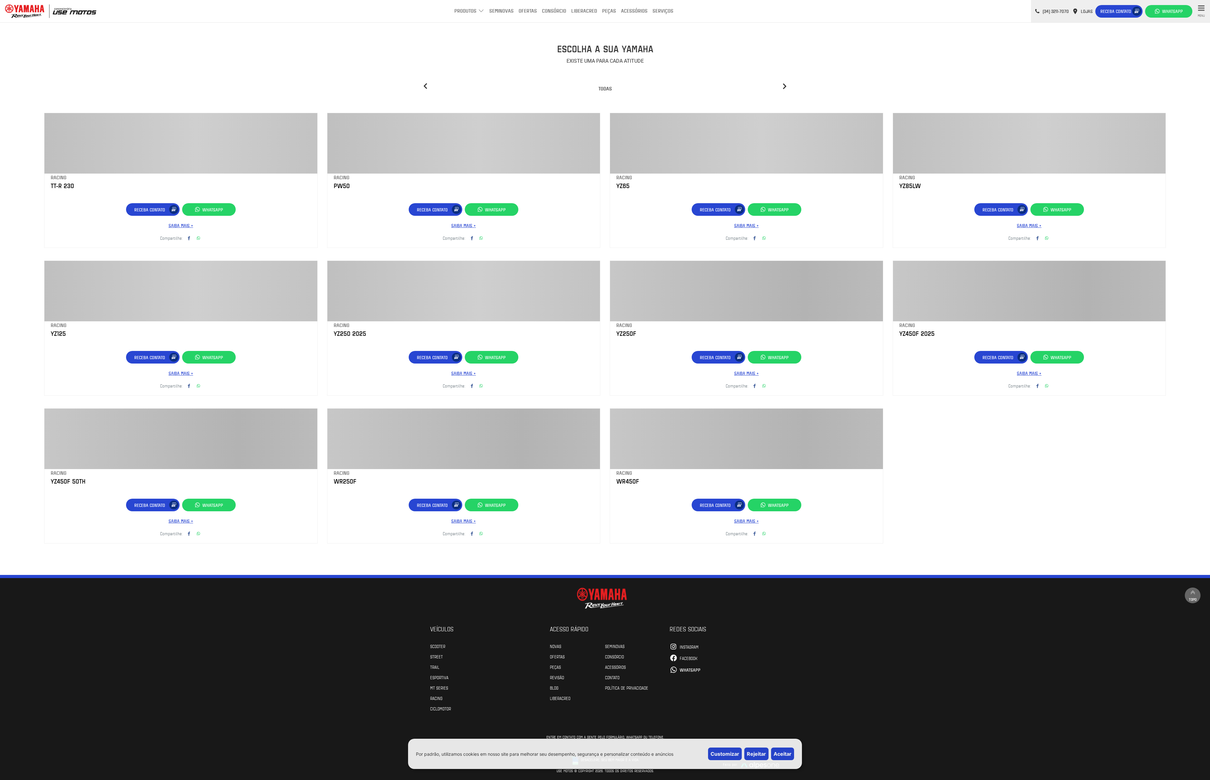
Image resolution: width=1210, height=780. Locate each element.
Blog (554, 688)
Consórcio (554, 10)
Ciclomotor (440, 708)
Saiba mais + (181, 225)
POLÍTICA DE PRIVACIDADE (626, 688)
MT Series (439, 688)
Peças (609, 10)
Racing (436, 698)
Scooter (437, 646)
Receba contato (1115, 11)
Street (436, 656)
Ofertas (528, 10)
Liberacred (584, 10)
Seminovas (501, 10)
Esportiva (439, 677)
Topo (1192, 599)
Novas (555, 646)
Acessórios (634, 10)
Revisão (557, 677)
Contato (612, 677)
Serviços (663, 10)
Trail (434, 667)
